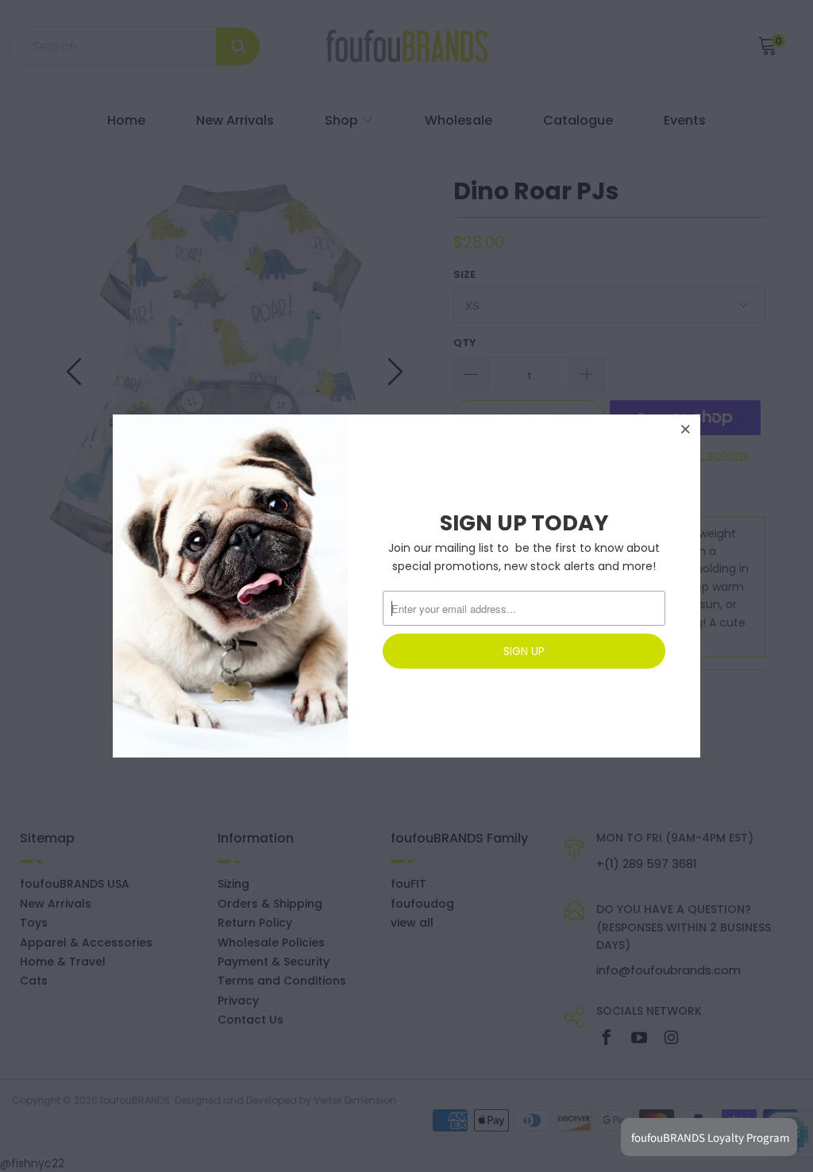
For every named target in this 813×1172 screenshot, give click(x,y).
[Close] (686, 428)
